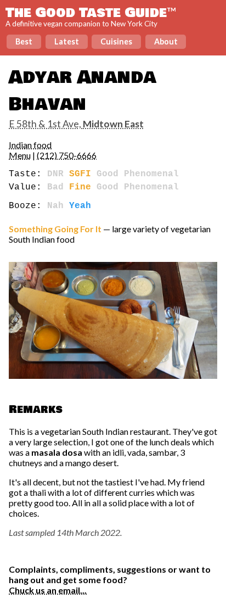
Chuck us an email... (48, 590)
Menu (20, 155)
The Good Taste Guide (90, 13)
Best (23, 41)
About (166, 41)
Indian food (30, 144)
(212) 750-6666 (67, 155)
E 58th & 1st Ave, (76, 124)
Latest (66, 41)
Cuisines (116, 41)
